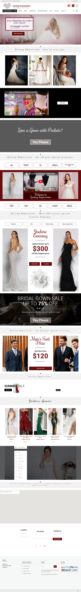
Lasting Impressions (21, 6)
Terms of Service (26, 566)
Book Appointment (42, 10)
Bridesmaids (33, 10)
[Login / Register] (76, 10)
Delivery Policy (26, 571)
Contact (56, 10)
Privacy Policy (26, 568)
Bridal (25, 10)
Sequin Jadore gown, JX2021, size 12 (55, 437)
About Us (63, 10)
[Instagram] (40, 545)
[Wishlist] (68, 5)
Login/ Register (75, 1)
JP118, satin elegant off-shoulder (69, 437)
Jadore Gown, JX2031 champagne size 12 (12, 437)
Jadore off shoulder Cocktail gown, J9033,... (26, 437)
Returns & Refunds (27, 573)
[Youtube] (44, 545)
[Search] (55, 566)
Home (20, 10)
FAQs (51, 10)
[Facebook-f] (36, 545)
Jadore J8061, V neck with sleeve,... (40, 437)
